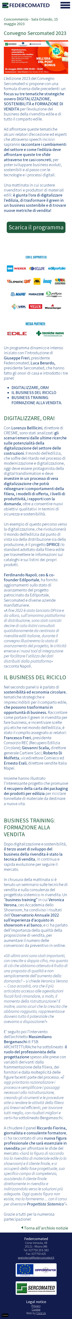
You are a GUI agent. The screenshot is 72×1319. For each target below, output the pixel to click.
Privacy (36, 1306)
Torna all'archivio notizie (46, 1228)
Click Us (41, 1313)
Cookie (36, 1309)
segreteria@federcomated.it (36, 1257)
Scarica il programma (36, 227)
